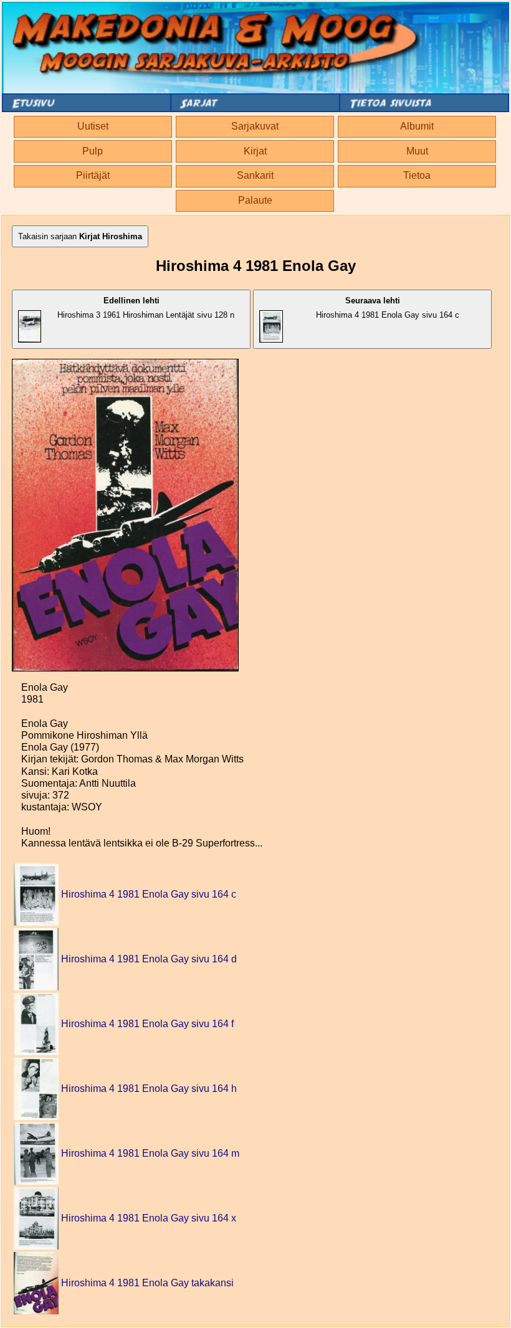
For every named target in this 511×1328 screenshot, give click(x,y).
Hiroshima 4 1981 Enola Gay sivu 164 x (148, 1218)
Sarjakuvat (255, 126)
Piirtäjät (93, 175)
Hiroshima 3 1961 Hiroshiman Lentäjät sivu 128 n (145, 308)
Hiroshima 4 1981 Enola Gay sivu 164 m (150, 1153)
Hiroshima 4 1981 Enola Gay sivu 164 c (387, 308)
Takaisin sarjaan (80, 236)
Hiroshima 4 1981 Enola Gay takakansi (147, 1283)
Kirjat (255, 151)
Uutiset (92, 126)
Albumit (417, 126)
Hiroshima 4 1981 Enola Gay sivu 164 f (147, 1023)
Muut (417, 151)
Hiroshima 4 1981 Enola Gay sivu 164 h (149, 1088)
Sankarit (255, 175)
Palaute (255, 200)
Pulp (92, 151)
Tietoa (417, 175)
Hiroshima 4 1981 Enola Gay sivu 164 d (149, 959)
